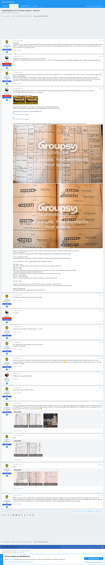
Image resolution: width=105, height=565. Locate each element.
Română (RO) (13, 547)
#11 (102, 387)
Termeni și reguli (73, 547)
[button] (39, 6)
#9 (102, 358)
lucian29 (5, 12)
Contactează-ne (65, 547)
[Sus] (100, 547)
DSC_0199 (15, 114)
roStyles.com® (20, 552)
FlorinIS (22, 114)
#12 (102, 403)
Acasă (97, 547)
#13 (102, 435)
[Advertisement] (48, 28)
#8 (102, 342)
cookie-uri (11, 559)
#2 (102, 56)
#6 (102, 310)
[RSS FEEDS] (42, 6)
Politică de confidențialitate (84, 547)
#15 (102, 495)
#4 (102, 88)
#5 (102, 295)
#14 (102, 464)
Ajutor (93, 547)
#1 (102, 40)
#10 (102, 374)
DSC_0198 (15, 119)
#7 (102, 326)
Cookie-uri (5, 547)
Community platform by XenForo (16, 550)
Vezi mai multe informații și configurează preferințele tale (19, 562)
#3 (102, 72)
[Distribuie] (100, 41)
